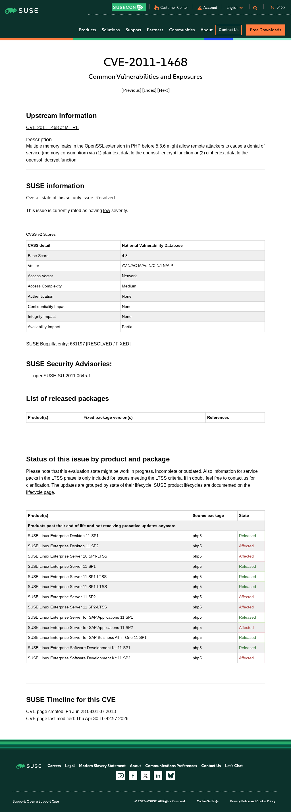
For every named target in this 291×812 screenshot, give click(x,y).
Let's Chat (234, 765)
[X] (145, 775)
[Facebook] (133, 775)
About (135, 765)
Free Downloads (265, 29)
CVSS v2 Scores (41, 234)
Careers (54, 765)
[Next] (163, 90)
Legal (70, 765)
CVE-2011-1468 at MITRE (52, 127)
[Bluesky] (170, 775)
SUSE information (55, 186)
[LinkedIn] (158, 775)
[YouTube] (120, 775)
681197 (77, 343)
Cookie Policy (265, 801)
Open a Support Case (43, 801)
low (106, 210)
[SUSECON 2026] (129, 7)
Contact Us (228, 29)
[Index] (149, 90)
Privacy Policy (240, 801)
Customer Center (174, 7)
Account (210, 7)
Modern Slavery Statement (102, 765)
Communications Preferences (171, 765)
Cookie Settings (208, 801)
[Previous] (131, 90)
